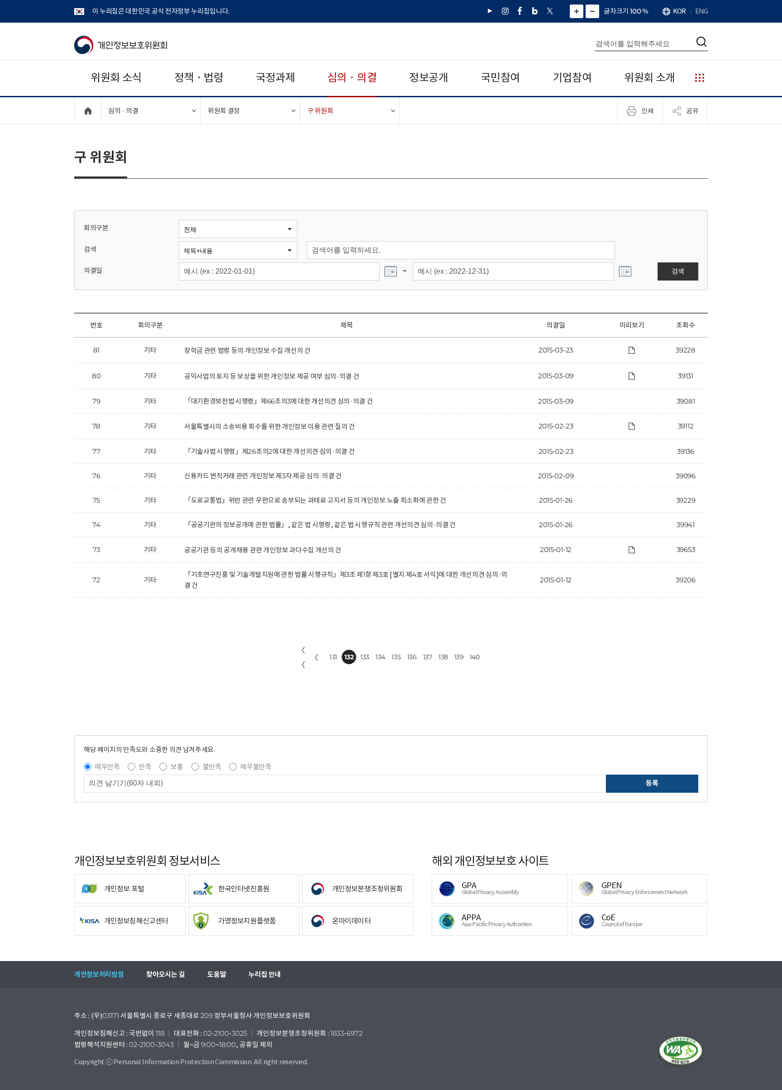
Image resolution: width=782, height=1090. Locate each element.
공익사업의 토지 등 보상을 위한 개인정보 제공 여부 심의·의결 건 (271, 376)
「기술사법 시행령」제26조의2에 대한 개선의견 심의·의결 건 (269, 451)
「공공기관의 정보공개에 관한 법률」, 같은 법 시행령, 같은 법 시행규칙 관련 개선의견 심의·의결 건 (320, 524)
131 (333, 657)
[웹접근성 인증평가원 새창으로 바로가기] (680, 1052)
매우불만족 (255, 766)
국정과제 (275, 78)
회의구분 (96, 228)
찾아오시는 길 (165, 974)
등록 (652, 783)
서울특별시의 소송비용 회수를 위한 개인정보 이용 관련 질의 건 (269, 426)
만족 (145, 766)
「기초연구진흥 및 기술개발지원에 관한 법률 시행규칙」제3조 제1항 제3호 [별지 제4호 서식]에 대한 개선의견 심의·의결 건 (345, 580)
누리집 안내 (264, 974)
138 (443, 657)
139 (459, 657)
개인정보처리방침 (99, 974)
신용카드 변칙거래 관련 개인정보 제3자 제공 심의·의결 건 (263, 475)
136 (412, 657)
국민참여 (500, 78)
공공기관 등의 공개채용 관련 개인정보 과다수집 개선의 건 (262, 550)
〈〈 (301, 657)
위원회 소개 (649, 78)
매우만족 (107, 766)
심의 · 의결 (352, 78)
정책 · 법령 (199, 78)
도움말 (216, 974)
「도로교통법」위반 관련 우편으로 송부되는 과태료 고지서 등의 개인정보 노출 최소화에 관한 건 (315, 500)
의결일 (93, 270)
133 (364, 657)
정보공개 (428, 78)
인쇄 (647, 110)
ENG (701, 11)
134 (380, 657)
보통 (177, 766)
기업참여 (572, 78)
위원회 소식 (116, 78)
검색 (90, 249)
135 (396, 657)
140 (475, 657)
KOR (679, 11)
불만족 (212, 766)
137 (427, 657)
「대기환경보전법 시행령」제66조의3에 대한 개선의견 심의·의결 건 (278, 401)
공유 (692, 110)
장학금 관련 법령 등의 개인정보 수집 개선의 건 (247, 350)
